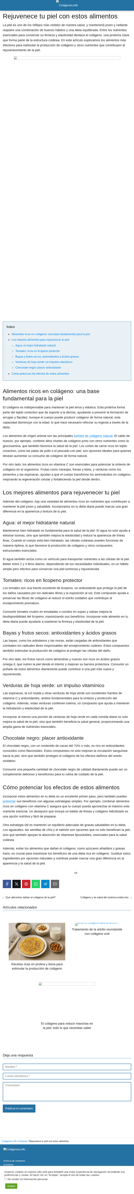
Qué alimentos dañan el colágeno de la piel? (30, 897)
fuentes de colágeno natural (93, 436)
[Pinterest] (26, 884)
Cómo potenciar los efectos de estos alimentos (40, 373)
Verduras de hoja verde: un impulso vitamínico (43, 362)
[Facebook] (7, 884)
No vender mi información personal (27, 1179)
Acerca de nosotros (14, 1160)
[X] (16, 884)
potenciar (9, 801)
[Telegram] (45, 884)
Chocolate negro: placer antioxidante (38, 367)
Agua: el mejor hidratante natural (35, 345)
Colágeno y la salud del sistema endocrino (104, 897)
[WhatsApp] (36, 884)
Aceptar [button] (11, 1186)
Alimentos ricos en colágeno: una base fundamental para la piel (51, 334)
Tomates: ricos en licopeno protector (37, 351)
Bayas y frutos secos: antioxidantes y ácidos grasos (47, 356)
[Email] (55, 884)
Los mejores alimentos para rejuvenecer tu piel (40, 339)
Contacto (8, 1164)
